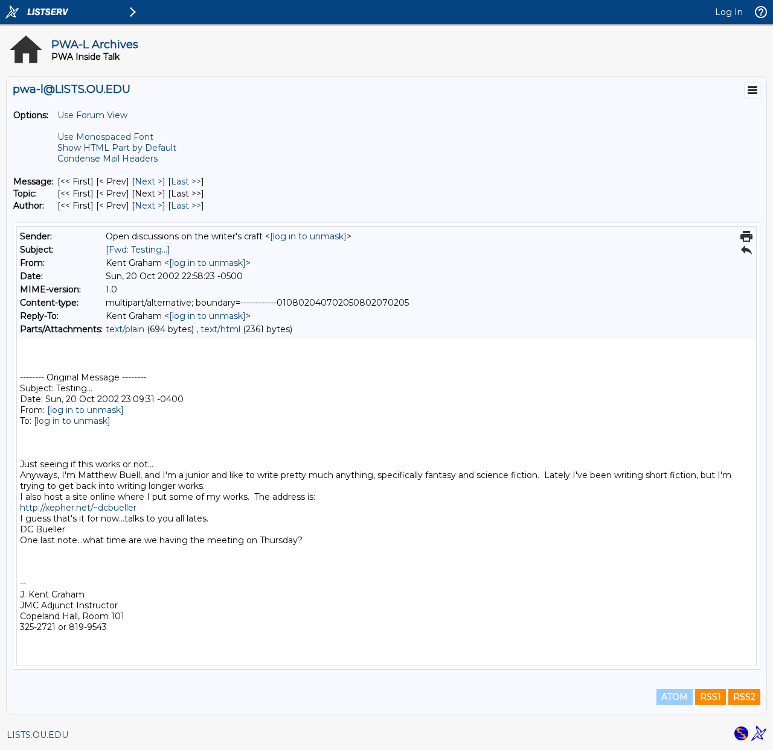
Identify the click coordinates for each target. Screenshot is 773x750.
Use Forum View (92, 115)
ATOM (674, 697)
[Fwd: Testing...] (138, 249)
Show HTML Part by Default (116, 147)
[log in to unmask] (308, 236)
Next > (148, 181)
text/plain (125, 329)
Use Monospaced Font (105, 136)
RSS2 (744, 697)
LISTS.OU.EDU (37, 735)
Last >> (186, 181)
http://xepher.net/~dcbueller (78, 507)
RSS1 (710, 697)
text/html (220, 329)
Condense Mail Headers (107, 158)
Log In (729, 12)
